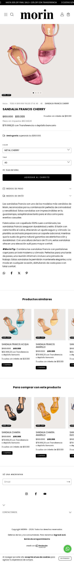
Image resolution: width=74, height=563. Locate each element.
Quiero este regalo (37, 91)
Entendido (65, 558)
